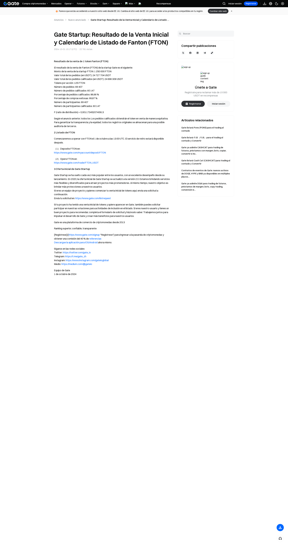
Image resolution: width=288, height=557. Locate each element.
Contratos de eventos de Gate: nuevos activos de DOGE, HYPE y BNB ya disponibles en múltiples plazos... (205, 173)
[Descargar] (280, 527)
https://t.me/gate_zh (75, 256)
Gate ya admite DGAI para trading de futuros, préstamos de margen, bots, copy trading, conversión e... (203, 186)
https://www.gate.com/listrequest (93, 198)
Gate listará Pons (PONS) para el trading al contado (202, 129)
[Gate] (11, 3)
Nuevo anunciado (77, 19)
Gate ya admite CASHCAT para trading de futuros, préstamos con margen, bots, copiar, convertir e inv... (203, 150)
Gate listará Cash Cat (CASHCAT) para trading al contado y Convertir (205, 162)
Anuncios (59, 19)
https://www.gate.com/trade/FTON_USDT (76, 162)
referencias (95, 238)
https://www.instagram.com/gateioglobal (87, 260)
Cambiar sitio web (218, 11)
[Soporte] (280, 538)
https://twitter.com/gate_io (77, 252)
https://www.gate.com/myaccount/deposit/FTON (80, 152)
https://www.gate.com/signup (84, 234)
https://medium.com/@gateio (77, 264)
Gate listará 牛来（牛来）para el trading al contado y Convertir (202, 139)
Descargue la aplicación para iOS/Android (76, 242)
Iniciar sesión (235, 3)
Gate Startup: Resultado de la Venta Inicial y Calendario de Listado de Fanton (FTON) (130, 20)
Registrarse (251, 3)
